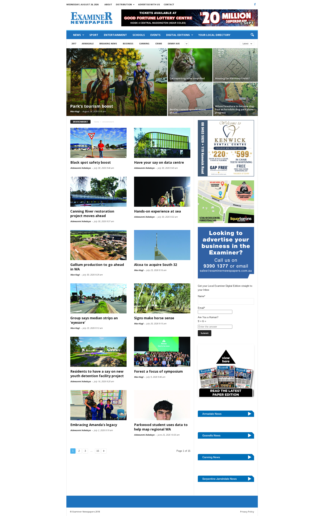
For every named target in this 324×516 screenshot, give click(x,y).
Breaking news (108, 43)
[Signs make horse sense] (162, 298)
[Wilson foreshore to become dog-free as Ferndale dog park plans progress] (235, 99)
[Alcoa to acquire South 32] (162, 245)
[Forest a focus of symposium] (162, 352)
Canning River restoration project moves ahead (92, 213)
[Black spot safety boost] (98, 143)
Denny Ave (174, 43)
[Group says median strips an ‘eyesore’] (98, 298)
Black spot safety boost (90, 162)
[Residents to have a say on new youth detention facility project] (98, 352)
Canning (144, 43)
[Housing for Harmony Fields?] (235, 65)
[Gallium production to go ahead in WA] (98, 245)
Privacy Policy (247, 511)
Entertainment (115, 35)
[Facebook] (255, 4)
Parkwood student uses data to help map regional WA (161, 426)
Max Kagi (74, 111)
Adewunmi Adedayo (80, 167)
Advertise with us (149, 4)
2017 (73, 43)
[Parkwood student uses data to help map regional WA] (162, 405)
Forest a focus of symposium (158, 371)
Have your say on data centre (159, 162)
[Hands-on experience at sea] (162, 192)
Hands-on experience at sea (157, 211)
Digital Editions (178, 35)
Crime (158, 43)
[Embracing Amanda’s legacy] (98, 405)
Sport (93, 35)
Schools (139, 35)
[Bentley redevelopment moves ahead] (190, 99)
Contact (169, 4)
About (108, 4)
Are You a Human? (208, 319)
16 (97, 450)
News (77, 35)
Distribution (124, 4)
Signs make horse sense (154, 318)
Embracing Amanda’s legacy (93, 424)
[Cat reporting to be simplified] (190, 65)
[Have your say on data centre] (162, 143)
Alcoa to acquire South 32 (155, 264)
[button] (252, 35)
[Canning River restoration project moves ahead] (98, 192)
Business (128, 43)
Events (155, 35)
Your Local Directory (214, 35)
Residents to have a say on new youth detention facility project (97, 373)
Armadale (88, 43)
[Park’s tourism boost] (116, 82)
